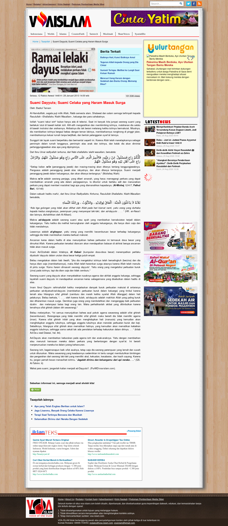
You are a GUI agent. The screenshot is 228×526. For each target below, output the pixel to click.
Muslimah (108, 34)
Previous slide (188, 58)
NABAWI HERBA (96, 460)
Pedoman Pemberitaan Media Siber (88, 4)
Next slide (192, 58)
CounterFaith (78, 34)
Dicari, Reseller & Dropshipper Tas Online (109, 439)
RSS (199, 3)
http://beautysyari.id (41, 454)
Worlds (51, 34)
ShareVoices (124, 34)
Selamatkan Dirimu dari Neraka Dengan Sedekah (61, 419)
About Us (69, 499)
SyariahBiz (140, 34)
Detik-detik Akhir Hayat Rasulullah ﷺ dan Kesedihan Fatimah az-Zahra (175, 151)
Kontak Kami (91, 499)
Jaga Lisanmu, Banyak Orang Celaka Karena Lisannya (64, 410)
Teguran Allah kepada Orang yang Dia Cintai (119, 64)
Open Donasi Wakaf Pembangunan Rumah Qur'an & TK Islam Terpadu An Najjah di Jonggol (169, 68)
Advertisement (49, 4)
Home (29, 4)
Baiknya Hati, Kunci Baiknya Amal (117, 57)
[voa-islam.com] (60, 20)
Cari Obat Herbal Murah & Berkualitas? (52, 460)
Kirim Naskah (64, 4)
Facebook (194, 3)
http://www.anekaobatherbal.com (101, 474)
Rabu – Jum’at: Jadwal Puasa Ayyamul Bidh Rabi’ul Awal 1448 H (176, 141)
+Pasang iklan (134, 430)
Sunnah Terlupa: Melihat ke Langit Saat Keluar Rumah (119, 72)
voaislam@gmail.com (124, 523)
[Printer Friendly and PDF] (35, 389)
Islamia (62, 34)
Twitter (188, 3)
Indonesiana (36, 34)
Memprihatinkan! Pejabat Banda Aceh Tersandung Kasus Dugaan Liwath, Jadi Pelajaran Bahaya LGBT (176, 129)
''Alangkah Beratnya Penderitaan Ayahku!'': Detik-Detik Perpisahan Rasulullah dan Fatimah (173, 163)
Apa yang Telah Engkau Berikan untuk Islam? (59, 406)
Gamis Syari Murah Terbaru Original (51, 439)
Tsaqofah (45, 41)
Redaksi (37, 4)
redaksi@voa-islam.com (101, 523)
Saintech (94, 34)
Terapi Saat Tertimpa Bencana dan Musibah (58, 414)
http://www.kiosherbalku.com (45, 474)
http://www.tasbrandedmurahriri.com (103, 454)
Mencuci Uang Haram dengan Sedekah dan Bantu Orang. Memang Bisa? (118, 81)
